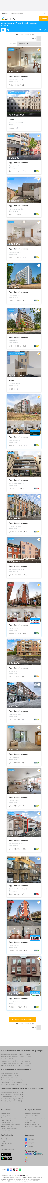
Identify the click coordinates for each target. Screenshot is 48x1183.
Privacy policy (32, 1177)
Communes (12, 1181)
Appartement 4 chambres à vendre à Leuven (16, 1061)
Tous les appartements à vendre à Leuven (15, 1065)
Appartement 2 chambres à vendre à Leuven (16, 1057)
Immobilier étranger (17, 13)
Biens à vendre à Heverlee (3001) (12, 1092)
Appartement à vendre (18, 76)
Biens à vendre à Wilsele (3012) (11, 1101)
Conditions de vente (13, 1179)
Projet (11, 120)
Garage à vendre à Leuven (10, 1075)
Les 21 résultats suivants (21, 1020)
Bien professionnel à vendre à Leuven (13, 1080)
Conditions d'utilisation (8, 1177)
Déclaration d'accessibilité (24, 1181)
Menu (44, 19)
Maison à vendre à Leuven (9, 1073)
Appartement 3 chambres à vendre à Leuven (16, 1059)
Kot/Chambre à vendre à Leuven (12, 1082)
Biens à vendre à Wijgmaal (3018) (12, 1099)
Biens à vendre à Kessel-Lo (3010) (12, 1094)
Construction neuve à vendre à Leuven (14, 1084)
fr (45, 14)
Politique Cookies (21, 1177)
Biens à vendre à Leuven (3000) (12, 1096)
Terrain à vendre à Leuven (9, 1078)
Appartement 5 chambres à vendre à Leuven (16, 1063)
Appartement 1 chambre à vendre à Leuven (15, 1054)
